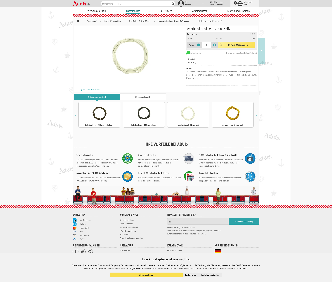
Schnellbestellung (216, 2)
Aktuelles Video (176, 250)
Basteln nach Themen (238, 10)
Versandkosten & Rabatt (129, 227)
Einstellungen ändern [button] (210, 275)
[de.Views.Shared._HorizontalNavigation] (78, 21)
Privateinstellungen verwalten (131, 238)
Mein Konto (124, 234)
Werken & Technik (96, 10)
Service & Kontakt (216, 4)
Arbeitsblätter (199, 10)
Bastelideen (166, 10)
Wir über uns (125, 250)
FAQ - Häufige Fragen (128, 231)
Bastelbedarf (133, 10)
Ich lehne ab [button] (190, 275)
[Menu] (75, 10)
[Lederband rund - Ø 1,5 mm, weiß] (129, 55)
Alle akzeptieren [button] (146, 275)
